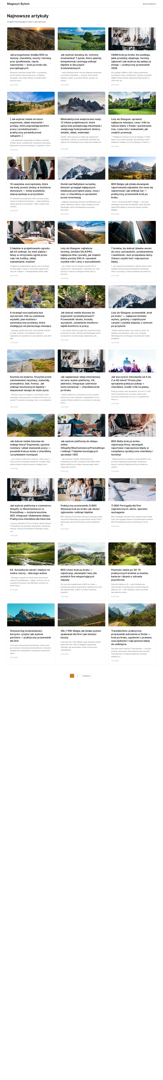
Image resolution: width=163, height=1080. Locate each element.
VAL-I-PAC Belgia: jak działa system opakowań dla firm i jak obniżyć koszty (81, 634)
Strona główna (149, 4)
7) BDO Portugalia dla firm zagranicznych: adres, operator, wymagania (129, 509)
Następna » (87, 676)
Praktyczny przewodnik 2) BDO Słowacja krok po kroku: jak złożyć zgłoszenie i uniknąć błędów (80, 509)
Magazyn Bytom (18, 3)
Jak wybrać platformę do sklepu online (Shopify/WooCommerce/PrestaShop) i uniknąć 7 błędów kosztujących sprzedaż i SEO (83, 448)
